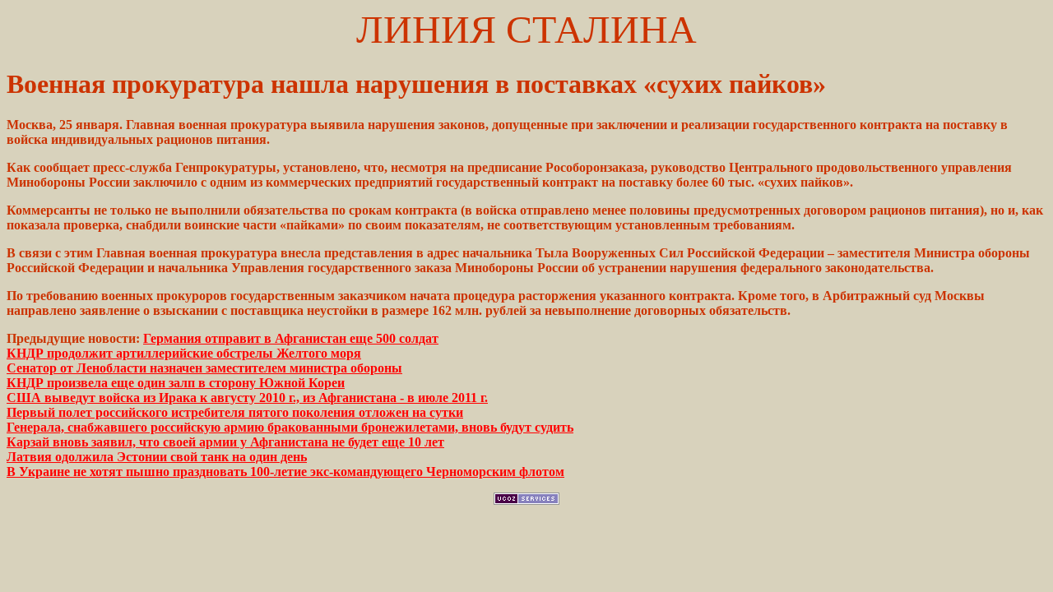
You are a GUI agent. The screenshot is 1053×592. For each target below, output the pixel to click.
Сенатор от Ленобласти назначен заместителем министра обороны (204, 368)
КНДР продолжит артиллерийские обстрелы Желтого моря (184, 353)
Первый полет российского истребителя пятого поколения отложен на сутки (235, 412)
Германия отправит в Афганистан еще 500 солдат (290, 338)
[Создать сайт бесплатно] (526, 500)
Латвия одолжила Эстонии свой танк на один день (157, 457)
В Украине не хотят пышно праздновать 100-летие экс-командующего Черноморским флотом (285, 472)
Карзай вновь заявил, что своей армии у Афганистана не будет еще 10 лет (225, 442)
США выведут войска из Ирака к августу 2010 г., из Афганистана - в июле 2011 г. (247, 398)
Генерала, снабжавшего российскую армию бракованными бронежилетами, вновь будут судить (290, 427)
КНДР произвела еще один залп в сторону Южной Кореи (176, 383)
